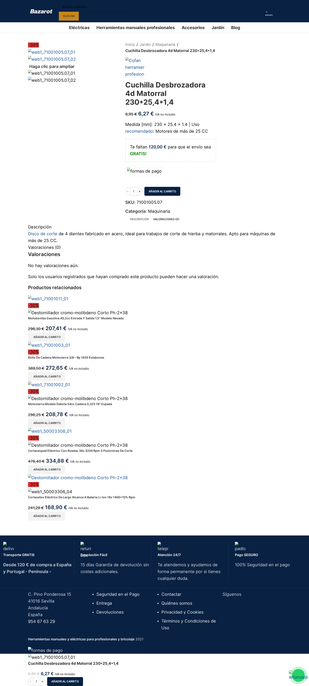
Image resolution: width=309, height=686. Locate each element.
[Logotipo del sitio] (41, 11)
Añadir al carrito (162, 191)
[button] (46, 337)
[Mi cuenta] (260, 11)
